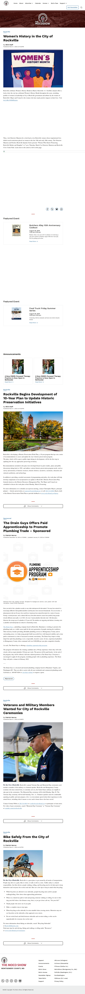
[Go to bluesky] (20, 980)
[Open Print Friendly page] (61, 209)
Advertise (28, 3)
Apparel (41, 960)
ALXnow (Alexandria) (61, 963)
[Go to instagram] (11, 980)
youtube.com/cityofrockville (13, 808)
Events (41, 966)
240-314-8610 (23, 803)
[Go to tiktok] (15, 980)
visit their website (27, 672)
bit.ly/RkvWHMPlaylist (10, 100)
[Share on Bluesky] (56, 209)
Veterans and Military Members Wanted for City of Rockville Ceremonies (28, 709)
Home (15, 3)
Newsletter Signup (44, 975)
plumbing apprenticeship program (37, 645)
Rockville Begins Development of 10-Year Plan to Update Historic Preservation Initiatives (30, 398)
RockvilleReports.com (11, 926)
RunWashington (59, 975)
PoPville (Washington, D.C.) (63, 972)
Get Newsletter (73, 7)
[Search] (81, 7)
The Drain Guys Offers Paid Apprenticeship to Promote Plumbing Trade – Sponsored (26, 527)
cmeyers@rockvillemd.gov (33, 491)
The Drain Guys (8, 627)
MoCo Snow (42, 969)
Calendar (38, 3)
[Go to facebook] (7, 980)
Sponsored (7, 518)
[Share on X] (52, 209)
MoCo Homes (43, 972)
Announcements (44, 963)
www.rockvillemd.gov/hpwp (49, 493)
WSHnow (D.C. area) (61, 978)
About (21, 3)
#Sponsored (9, 678)
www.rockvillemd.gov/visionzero (15, 930)
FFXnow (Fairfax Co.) (61, 966)
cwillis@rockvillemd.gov (37, 803)
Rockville (6, 32)
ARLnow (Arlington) (60, 960)
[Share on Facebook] (47, 209)
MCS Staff (9, 45)
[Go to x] (2, 980)
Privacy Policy (58, 981)
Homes (45, 3)
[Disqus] (33, 276)
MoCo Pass (54, 3)
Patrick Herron (11, 535)
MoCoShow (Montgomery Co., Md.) (65, 969)
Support (62, 3)
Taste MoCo (42, 978)
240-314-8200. (50, 491)
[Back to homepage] (7, 3)
